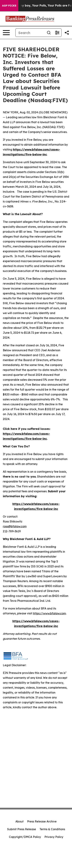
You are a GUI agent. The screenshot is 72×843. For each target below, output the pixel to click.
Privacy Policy (53, 837)
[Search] (49, 33)
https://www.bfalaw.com (49, 613)
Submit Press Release (21, 829)
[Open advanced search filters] (57, 33)
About (19, 821)
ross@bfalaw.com (15, 526)
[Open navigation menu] (6, 32)
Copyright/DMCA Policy (25, 837)
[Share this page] (66, 32)
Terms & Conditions (52, 829)
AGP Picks (9, 5)
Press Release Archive (42, 821)
